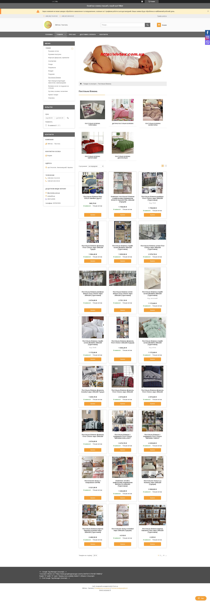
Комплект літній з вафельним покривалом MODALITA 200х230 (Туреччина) (122, 483)
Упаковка (51, 98)
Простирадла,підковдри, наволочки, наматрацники (57, 82)
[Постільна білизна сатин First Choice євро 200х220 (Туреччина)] (152, 232)
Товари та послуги (89, 84)
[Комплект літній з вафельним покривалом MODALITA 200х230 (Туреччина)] (123, 467)
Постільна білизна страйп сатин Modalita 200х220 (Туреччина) (122, 247)
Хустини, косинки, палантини (58, 91)
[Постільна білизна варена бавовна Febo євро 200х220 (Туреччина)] (152, 515)
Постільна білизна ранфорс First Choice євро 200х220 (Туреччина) (152, 198)
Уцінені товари (53, 94)
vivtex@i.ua (51, 196)
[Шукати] (147, 25)
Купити (93, 215)
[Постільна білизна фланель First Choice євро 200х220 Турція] (93, 232)
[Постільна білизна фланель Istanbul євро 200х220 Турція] (93, 376)
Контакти (104, 34)
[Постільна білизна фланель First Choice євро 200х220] (123, 376)
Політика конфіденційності (119, 588)
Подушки (51, 74)
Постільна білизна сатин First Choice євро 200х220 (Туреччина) (152, 247)
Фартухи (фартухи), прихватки (58, 57)
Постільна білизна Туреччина (92, 124)
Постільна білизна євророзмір (92, 157)
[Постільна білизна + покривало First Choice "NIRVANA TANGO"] (152, 421)
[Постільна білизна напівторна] (153, 110)
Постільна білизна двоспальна (122, 157)
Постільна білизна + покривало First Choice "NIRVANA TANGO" (152, 436)
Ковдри (50, 71)
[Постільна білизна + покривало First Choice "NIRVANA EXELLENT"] (123, 421)
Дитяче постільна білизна (122, 123)
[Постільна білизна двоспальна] (122, 143)
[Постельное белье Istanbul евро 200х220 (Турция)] (123, 515)
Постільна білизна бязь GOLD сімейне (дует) (92, 197)
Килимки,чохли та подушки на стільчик (58, 87)
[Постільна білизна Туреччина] (92, 110)
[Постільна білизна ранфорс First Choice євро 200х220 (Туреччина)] (152, 183)
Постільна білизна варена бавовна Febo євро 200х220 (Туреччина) (152, 530)
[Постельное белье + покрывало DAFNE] (93, 467)
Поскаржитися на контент (102, 588)
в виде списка (166, 166)
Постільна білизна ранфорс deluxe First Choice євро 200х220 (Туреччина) (93, 293)
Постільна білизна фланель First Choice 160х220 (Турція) (122, 342)
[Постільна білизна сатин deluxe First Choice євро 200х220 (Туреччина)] (123, 278)
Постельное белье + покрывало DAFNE (93, 481)
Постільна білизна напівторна (153, 124)
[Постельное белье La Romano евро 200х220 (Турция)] (152, 467)
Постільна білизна (54, 77)
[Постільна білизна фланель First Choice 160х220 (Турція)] (123, 327)
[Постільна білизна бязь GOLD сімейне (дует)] (93, 183)
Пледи (50, 64)
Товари (60, 34)
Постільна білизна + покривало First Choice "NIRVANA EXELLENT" (122, 436)
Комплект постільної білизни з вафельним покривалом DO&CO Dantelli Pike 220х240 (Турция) (122, 199)
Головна (49, 34)
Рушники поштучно (54, 54)
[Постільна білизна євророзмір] (92, 143)
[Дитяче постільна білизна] (122, 110)
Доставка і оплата (88, 34)
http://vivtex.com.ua (53, 193)
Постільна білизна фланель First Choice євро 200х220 (123, 391)
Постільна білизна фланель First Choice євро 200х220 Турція (93, 247)
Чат (202, 598)
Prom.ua (115, 586)
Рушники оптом (53, 51)
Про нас (72, 34)
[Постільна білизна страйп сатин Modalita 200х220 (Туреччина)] (123, 232)
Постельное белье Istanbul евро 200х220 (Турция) (123, 529)
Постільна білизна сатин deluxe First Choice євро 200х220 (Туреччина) (122, 293)
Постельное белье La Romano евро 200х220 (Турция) (152, 482)
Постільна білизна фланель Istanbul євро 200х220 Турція (92, 391)
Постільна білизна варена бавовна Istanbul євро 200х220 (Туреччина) (92, 530)
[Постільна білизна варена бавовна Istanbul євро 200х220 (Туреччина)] (93, 515)
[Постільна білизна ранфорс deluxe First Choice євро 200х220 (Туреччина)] (93, 278)
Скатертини (52, 61)
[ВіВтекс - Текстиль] (48, 29)
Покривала (52, 67)
